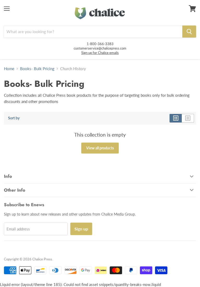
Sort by (14, 118)
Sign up (81, 228)
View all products (100, 148)
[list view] (188, 118)
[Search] (189, 32)
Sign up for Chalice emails (100, 53)
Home (9, 68)
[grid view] (176, 118)
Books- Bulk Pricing (37, 68)
